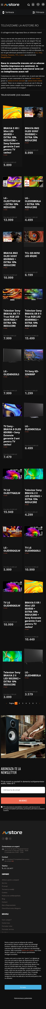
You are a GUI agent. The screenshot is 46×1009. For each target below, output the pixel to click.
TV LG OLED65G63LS (33, 549)
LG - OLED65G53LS (11, 373)
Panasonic (11, 55)
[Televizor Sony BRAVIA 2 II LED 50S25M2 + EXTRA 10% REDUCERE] (12, 656)
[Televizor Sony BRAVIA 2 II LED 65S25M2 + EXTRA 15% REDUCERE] (34, 474)
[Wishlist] (38, 6)
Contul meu (6, 923)
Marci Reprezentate (9, 905)
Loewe (22, 55)
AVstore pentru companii (10, 880)
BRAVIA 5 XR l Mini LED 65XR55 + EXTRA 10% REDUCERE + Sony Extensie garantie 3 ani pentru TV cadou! (12, 140)
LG (37, 53)
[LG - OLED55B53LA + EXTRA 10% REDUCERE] (34, 182)
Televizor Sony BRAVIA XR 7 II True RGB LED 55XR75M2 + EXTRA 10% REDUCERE (12, 318)
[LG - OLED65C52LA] (34, 410)
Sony (40, 53)
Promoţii (5, 886)
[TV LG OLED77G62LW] (12, 474)
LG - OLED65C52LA (33, 428)
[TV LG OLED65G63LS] (34, 532)
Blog (3, 899)
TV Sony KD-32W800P (32, 373)
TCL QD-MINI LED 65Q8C (32, 254)
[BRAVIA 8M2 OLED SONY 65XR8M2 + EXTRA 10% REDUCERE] (12, 237)
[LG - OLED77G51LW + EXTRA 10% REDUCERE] (12, 182)
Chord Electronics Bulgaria (11, 908)
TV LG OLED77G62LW (12, 491)
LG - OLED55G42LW (12, 549)
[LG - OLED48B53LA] (34, 656)
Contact (4, 902)
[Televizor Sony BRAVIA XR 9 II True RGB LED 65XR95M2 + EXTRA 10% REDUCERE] (34, 294)
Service (4, 883)
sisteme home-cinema (35, 81)
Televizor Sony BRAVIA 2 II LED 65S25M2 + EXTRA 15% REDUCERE (33, 496)
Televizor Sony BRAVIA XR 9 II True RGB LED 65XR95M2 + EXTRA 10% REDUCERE (33, 318)
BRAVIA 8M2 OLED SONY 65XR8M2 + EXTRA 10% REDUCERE (11, 259)
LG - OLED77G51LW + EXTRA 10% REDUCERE (12, 203)
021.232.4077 (8, 868)
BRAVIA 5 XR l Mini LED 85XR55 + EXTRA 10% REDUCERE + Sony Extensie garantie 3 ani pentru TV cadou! (33, 615)
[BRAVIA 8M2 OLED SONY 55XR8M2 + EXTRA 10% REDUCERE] (34, 112)
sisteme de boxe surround (16, 81)
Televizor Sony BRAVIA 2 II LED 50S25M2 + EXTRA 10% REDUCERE (12, 678)
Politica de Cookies (28, 950)
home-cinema (35, 78)
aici (13, 861)
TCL (17, 55)
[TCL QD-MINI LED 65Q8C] (34, 237)
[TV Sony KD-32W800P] (34, 355)
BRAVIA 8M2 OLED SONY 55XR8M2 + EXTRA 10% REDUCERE (32, 134)
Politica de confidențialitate (11, 896)
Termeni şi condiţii (8, 889)
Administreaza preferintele (23, 998)
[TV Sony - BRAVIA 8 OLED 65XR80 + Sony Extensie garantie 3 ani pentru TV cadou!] (12, 410)
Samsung (4, 55)
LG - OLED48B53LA (33, 674)
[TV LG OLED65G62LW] (12, 586)
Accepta (23, 987)
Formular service (8, 929)
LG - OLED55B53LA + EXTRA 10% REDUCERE (33, 203)
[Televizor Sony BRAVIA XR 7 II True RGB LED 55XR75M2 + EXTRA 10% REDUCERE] (12, 294)
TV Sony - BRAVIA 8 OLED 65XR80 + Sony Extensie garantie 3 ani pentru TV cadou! (12, 435)
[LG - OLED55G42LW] (12, 532)
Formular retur (7, 926)
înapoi (7, 704)
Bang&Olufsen (6, 57)
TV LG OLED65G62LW (12, 604)
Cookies (4, 892)
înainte (39, 704)
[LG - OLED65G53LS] (12, 355)
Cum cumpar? (7, 920)
